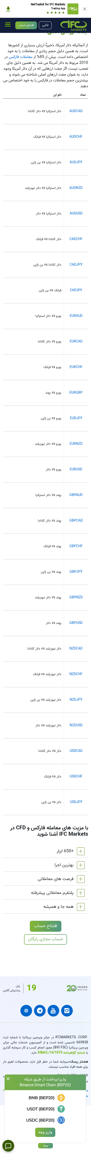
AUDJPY (76, 162)
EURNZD (76, 444)
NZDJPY (76, 700)
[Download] (8, 9)
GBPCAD (76, 521)
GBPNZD (76, 597)
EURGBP (76, 393)
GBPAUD (76, 495)
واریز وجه (45, 1132)
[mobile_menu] (8, 24)
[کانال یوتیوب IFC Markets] (53, 1011)
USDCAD (76, 751)
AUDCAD (76, 111)
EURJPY (76, 418)
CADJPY (76, 265)
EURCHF (76, 367)
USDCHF (76, 776)
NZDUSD (76, 725)
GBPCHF (76, 546)
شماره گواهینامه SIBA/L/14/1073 (61, 1053)
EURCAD (76, 341)
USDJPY (76, 802)
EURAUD (76, 316)
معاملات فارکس (21, 57)
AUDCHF (76, 137)
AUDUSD (76, 213)
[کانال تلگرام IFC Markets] (40, 1011)
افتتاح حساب (26, 25)
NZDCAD (76, 648)
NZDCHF (76, 674)
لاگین (45, 25)
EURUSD (76, 469)
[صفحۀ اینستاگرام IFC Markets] (67, 1011)
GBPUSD (76, 623)
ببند (45, 1145)
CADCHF (76, 239)
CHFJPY (76, 290)
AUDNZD (76, 188)
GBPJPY (76, 572)
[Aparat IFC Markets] (26, 1011)
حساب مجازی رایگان (45, 939)
